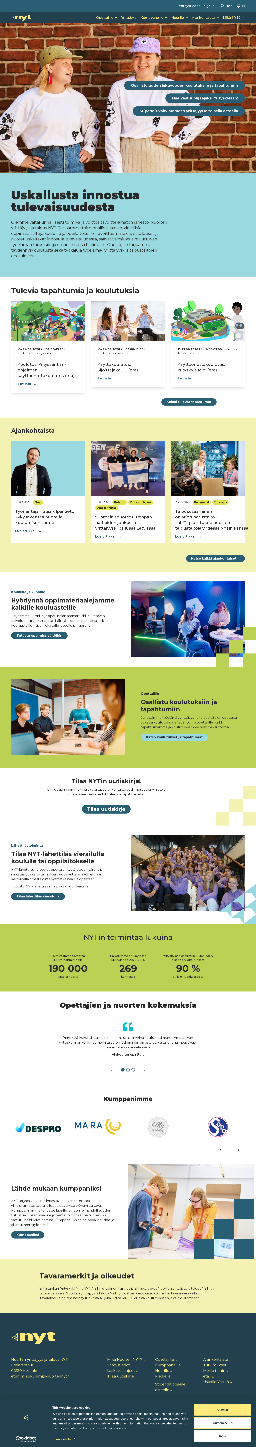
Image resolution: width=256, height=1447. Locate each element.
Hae (228, 6)
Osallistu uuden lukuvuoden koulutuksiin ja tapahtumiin (184, 85)
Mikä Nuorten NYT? (124, 1359)
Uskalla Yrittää (216, 1382)
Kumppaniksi (27, 1235)
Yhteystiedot (189, 6)
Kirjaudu (210, 6)
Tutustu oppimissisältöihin (39, 635)
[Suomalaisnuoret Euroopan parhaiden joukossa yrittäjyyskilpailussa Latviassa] (128, 468)
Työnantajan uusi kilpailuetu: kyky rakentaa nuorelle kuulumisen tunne (45, 517)
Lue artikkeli (28, 531)
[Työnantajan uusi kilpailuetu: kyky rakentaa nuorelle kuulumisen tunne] (48, 468)
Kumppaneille (152, 18)
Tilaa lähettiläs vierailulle (38, 896)
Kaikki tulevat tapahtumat (189, 402)
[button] (112, 1069)
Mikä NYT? (232, 18)
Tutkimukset (214, 1365)
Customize (220, 1422)
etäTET (209, 1376)
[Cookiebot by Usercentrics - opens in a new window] (25, 1439)
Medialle (163, 1376)
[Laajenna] (116, 17)
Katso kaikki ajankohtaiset (215, 558)
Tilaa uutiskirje (106, 809)
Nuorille (177, 18)
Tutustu (27, 384)
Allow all (223, 1409)
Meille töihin (214, 1371)
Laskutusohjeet (121, 1371)
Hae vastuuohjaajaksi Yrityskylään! (205, 98)
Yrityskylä (129, 18)
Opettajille (104, 18)
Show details (61, 1439)
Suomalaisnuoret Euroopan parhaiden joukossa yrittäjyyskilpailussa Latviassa (125, 523)
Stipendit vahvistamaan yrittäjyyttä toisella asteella (189, 111)
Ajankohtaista (203, 18)
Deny (222, 1436)
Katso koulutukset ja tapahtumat (174, 737)
